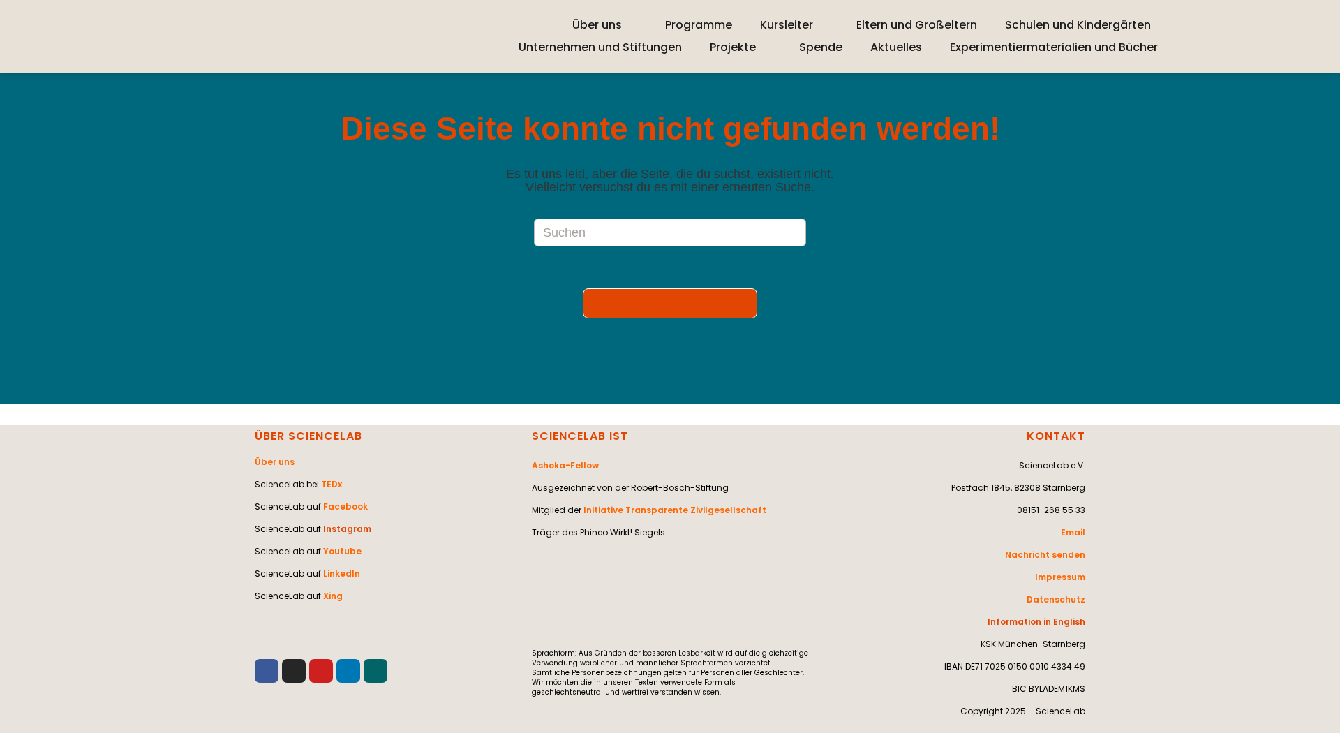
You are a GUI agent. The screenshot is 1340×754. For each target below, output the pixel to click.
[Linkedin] (348, 671)
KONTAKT (1056, 436)
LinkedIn (341, 573)
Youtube (342, 551)
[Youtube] (321, 671)
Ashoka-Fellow (565, 465)
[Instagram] (294, 671)
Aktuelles (896, 47)
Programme (698, 25)
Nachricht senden (1045, 555)
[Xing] (375, 671)
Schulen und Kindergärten (1078, 25)
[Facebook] (266, 671)
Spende (820, 47)
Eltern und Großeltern (916, 25)
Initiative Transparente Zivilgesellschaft (674, 510)
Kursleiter (786, 25)
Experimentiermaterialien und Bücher (1054, 47)
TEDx (331, 484)
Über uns (597, 25)
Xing (333, 596)
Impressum (1060, 577)
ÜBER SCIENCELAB (308, 436)
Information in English (1036, 622)
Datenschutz (1056, 599)
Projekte (733, 47)
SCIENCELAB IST (580, 436)
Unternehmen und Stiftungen (600, 47)
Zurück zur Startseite (670, 303)
